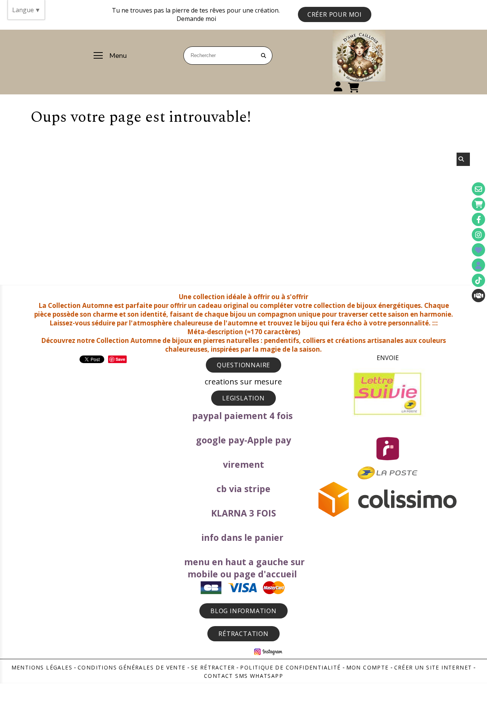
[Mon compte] (478, 265)
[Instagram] (478, 234)
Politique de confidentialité (290, 667)
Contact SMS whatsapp (243, 675)
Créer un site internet (433, 667)
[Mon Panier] (478, 204)
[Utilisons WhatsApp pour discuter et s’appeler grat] (478, 295)
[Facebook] (478, 219)
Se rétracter (213, 667)
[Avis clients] (478, 250)
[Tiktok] (478, 280)
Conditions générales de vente (132, 667)
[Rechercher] (463, 159)
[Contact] (478, 189)
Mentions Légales (41, 667)
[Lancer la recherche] (263, 55)
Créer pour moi (334, 14)
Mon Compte (367, 667)
